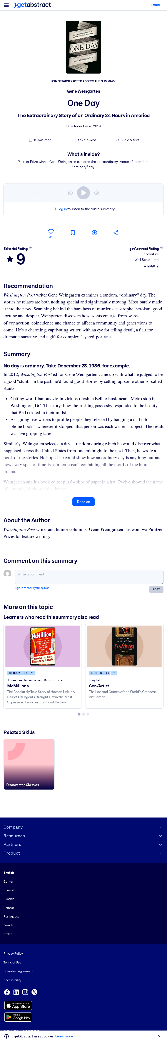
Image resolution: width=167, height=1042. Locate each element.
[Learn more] (30, 247)
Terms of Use (12, 962)
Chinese (9, 907)
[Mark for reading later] (72, 232)
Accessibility (12, 980)
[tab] (79, 714)
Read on (83, 502)
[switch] (83, 192)
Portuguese (11, 916)
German (8, 881)
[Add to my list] (94, 232)
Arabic (7, 934)
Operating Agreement (18, 971)
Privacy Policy (13, 953)
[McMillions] (42, 646)
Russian (8, 899)
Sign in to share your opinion (32, 588)
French (8, 925)
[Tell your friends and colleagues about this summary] (116, 232)
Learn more (64, 1036)
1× (34, 193)
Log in (62, 209)
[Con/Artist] (124, 646)
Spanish (9, 890)
